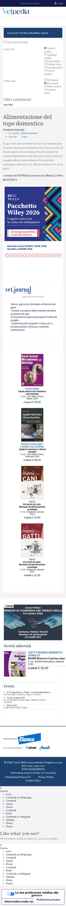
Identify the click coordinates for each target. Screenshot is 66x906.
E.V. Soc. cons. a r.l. (34, 765)
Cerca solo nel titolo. (17, 42)
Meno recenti (53, 86)
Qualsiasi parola (50, 56)
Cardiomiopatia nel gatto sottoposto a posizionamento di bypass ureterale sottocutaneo (31, 326)
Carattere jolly (54, 67)
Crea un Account (30, 3)
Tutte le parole (49, 50)
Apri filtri (8, 104)
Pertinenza (52, 80)
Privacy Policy (46, 777)
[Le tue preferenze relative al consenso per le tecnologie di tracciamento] (48, 899)
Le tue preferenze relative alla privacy (36, 894)
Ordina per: (10, 80)
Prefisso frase (53, 64)
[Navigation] (4, 21)
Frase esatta (53, 61)
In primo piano (50, 91)
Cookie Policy (33, 780)
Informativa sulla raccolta (23, 901)
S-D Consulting (48, 772)
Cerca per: (9, 49)
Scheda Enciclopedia (13, 129)
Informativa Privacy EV (18, 777)
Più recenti (52, 83)
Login (60, 3)
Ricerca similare (49, 72)
